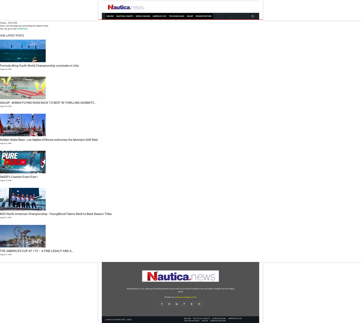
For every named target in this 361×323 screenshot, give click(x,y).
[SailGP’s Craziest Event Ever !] (180, 162)
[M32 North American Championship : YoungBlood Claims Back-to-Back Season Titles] (180, 199)
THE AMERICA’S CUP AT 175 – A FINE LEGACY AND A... (37, 251)
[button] (252, 16)
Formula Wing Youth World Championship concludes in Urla (39, 65)
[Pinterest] (184, 304)
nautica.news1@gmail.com (185, 297)
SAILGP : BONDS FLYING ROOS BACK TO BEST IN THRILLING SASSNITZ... (48, 102)
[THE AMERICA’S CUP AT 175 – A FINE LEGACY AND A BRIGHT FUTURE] (180, 236)
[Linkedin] (177, 304)
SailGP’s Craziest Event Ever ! (19, 177)
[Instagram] (169, 304)
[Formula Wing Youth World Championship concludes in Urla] (180, 51)
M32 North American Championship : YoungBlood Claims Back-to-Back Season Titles (56, 214)
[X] (199, 304)
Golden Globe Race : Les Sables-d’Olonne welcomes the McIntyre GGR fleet (49, 139)
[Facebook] (161, 304)
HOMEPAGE (22, 28)
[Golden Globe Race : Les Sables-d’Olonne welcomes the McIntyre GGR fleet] (180, 125)
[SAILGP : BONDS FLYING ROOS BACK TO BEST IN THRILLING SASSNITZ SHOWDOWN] (180, 88)
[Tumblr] (191, 304)
